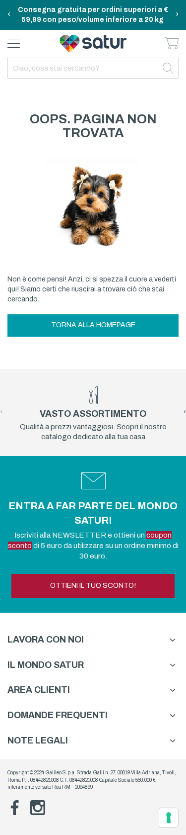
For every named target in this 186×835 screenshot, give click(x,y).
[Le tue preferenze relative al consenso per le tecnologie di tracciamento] (168, 817)
